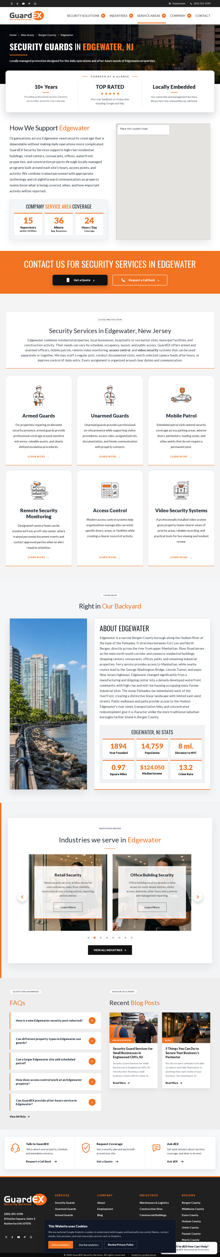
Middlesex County (193, 1208)
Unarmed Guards (65, 1208)
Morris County (190, 1239)
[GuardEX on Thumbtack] (29, 4)
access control (119, 350)
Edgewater (67, 35)
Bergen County (47, 35)
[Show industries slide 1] (88, 938)
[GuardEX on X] (12, 4)
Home (13, 35)
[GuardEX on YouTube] (23, 4)
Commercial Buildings (153, 1215)
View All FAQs (18, 1116)
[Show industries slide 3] (101, 938)
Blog (100, 1215)
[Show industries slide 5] (113, 938)
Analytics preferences (143, 1254)
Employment (179, 3)
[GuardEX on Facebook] (17, 4)
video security (148, 350)
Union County (190, 1227)
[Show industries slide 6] (119, 938)
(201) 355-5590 (202, 3)
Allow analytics (61, 1244)
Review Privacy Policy (121, 1244)
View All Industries (110, 950)
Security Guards (65, 1202)
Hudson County (191, 1221)
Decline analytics (89, 1244)
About (101, 1202)
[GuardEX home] (27, 15)
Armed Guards (64, 1215)
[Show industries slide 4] (107, 938)
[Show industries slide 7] (125, 938)
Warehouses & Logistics (154, 1202)
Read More (121, 1083)
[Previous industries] (22, 897)
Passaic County (191, 1233)
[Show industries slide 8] (132, 938)
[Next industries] (198, 897)
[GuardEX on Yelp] (35, 4)
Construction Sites (151, 1208)
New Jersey (27, 35)
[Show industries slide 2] (94, 938)
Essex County (190, 1215)
